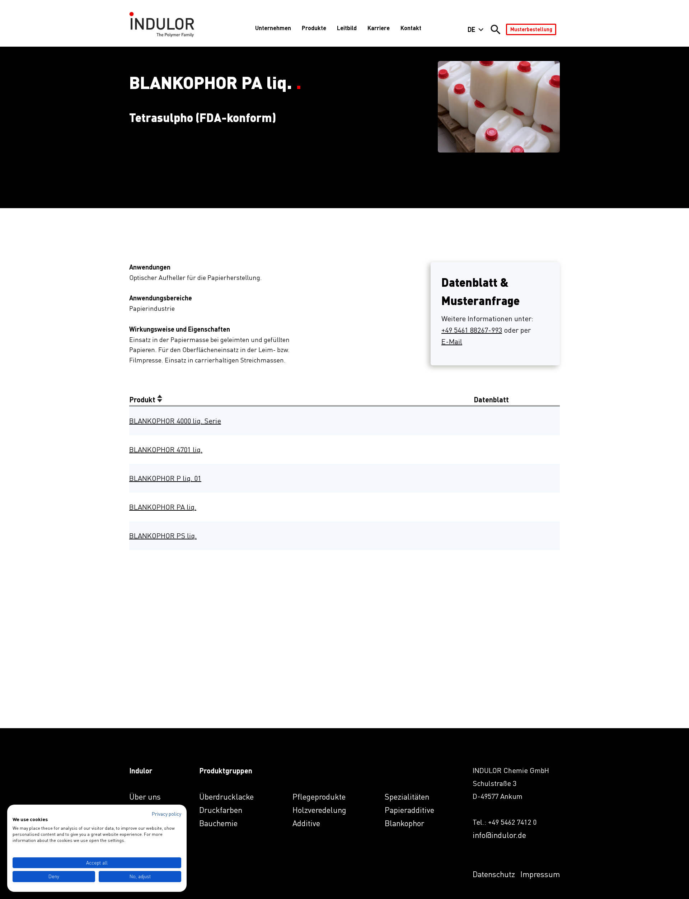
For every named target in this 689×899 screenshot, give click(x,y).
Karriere (378, 27)
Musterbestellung (531, 29)
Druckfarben (220, 810)
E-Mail (451, 341)
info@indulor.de (499, 835)
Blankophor (404, 823)
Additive (306, 823)
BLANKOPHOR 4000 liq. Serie (175, 420)
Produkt (143, 399)
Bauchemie (218, 823)
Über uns (145, 796)
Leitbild (347, 27)
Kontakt (410, 27)
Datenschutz (494, 874)
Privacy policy (166, 814)
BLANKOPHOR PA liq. (162, 506)
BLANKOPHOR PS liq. (163, 535)
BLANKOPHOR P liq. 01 (165, 478)
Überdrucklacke (226, 796)
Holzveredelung (319, 810)
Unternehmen (273, 27)
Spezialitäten (407, 796)
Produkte (314, 27)
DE (471, 29)
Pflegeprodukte (319, 796)
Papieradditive (409, 810)
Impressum (540, 874)
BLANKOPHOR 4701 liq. (165, 449)
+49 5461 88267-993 (471, 330)
